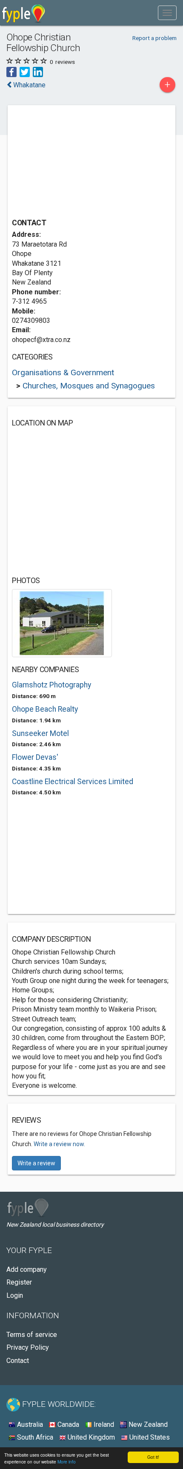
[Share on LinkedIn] (38, 71)
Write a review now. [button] (59, 1144)
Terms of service (31, 1335)
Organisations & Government (63, 372)
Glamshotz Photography (51, 685)
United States (149, 1437)
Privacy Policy (27, 1347)
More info (66, 1461)
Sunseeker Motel (40, 733)
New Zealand (147, 1424)
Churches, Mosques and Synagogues (89, 386)
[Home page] (23, 12)
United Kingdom (90, 1437)
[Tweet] (25, 71)
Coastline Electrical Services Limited (72, 781)
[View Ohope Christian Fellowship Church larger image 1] (62, 622)
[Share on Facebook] (11, 71)
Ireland (103, 1424)
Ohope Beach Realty (45, 709)
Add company (26, 1269)
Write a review (36, 1163)
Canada (67, 1424)
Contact (17, 1361)
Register (19, 1282)
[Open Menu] (167, 13)
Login (14, 1295)
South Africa (34, 1437)
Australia (29, 1424)
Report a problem (154, 37)
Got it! (153, 1457)
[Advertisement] (76, 162)
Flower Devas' (35, 757)
